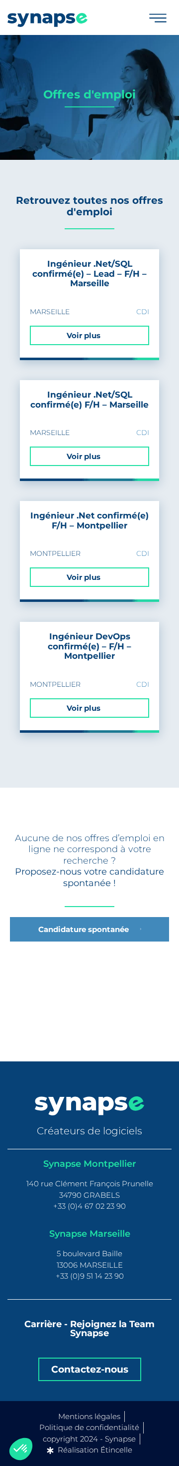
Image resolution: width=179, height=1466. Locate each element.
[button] (21, 1449)
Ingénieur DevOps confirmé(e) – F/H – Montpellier (89, 646)
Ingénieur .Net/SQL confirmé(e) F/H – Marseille (89, 400)
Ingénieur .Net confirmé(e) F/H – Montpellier (89, 520)
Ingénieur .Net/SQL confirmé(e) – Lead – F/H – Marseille (89, 274)
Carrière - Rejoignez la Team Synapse (89, 1329)
